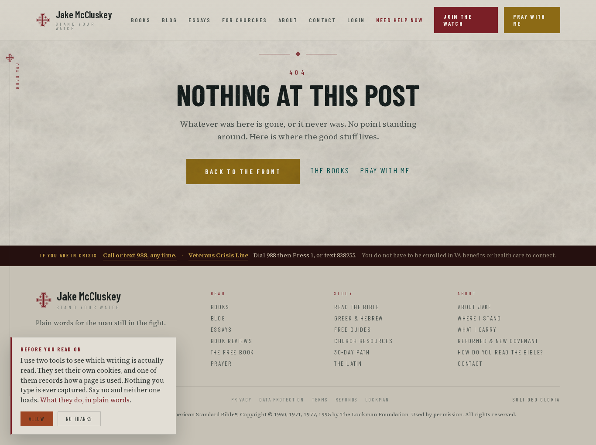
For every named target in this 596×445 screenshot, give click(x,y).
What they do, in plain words (85, 400)
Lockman (377, 399)
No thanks (79, 419)
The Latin (348, 363)
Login (356, 20)
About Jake (475, 306)
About (288, 20)
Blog (169, 20)
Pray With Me (529, 20)
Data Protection (281, 399)
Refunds (346, 399)
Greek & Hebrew (359, 318)
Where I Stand (479, 318)
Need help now (399, 20)
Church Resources (363, 340)
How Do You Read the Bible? (501, 352)
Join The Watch (457, 20)
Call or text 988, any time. (140, 255)
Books (141, 20)
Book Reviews (232, 340)
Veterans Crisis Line (218, 255)
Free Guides (352, 329)
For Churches (244, 20)
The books (329, 170)
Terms (320, 399)
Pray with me (385, 170)
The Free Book (232, 352)
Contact (322, 20)
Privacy (241, 399)
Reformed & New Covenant (498, 340)
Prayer (221, 363)
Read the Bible (357, 306)
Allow (37, 419)
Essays (199, 20)
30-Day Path (352, 352)
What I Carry (477, 329)
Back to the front (243, 171)
